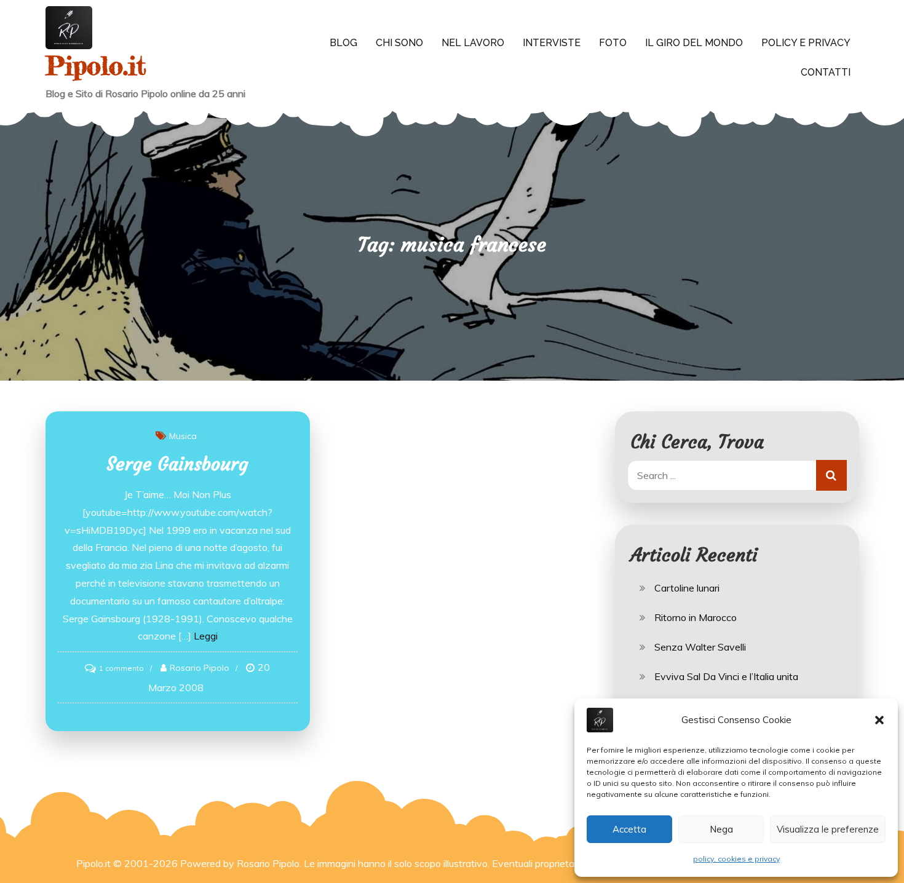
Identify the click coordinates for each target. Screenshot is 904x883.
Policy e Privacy (805, 43)
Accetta (629, 829)
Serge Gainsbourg (177, 464)
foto (613, 43)
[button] (879, 720)
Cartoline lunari (687, 588)
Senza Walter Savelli (700, 647)
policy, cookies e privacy (736, 858)
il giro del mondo (694, 43)
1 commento (121, 668)
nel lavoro (473, 43)
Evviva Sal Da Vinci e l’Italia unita (726, 676)
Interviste (552, 43)
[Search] (831, 475)
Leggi (206, 636)
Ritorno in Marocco (695, 617)
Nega (721, 829)
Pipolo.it (96, 65)
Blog (343, 43)
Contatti (825, 72)
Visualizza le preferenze (828, 829)
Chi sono (399, 43)
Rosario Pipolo (199, 667)
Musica (183, 436)
